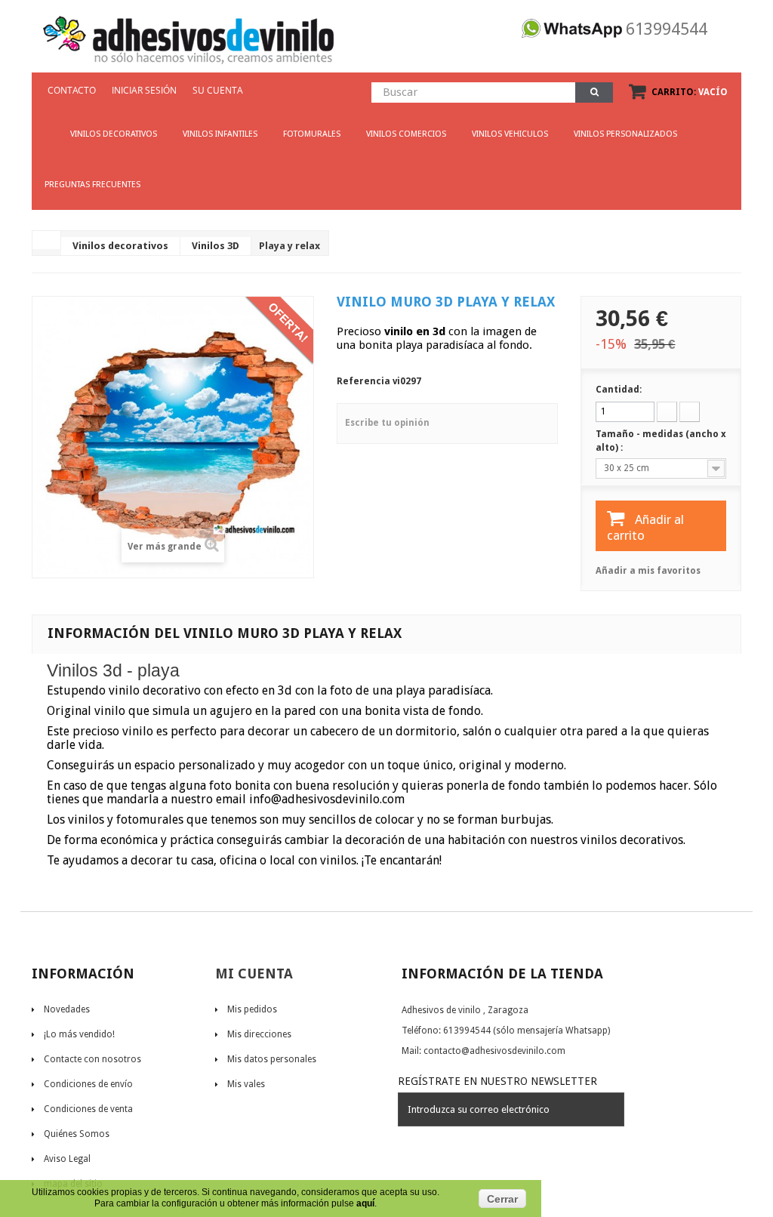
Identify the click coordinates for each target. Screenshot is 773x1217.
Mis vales (246, 1084)
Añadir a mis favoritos (648, 570)
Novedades (67, 1009)
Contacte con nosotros (92, 1059)
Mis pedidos (252, 1009)
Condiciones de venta (88, 1109)
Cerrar (502, 1199)
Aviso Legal (67, 1159)
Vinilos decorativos (120, 245)
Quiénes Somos (76, 1134)
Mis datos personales (271, 1059)
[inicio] (44, 127)
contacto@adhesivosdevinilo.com (494, 1051)
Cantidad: (619, 389)
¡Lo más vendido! (79, 1034)
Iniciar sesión (144, 90)
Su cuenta (217, 90)
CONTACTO (72, 90)
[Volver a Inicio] (46, 240)
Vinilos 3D (215, 245)
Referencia (363, 381)
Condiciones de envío (88, 1084)
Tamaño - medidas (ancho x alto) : (661, 441)
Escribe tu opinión (387, 422)
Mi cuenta (254, 973)
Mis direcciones (259, 1034)
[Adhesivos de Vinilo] (188, 34)
